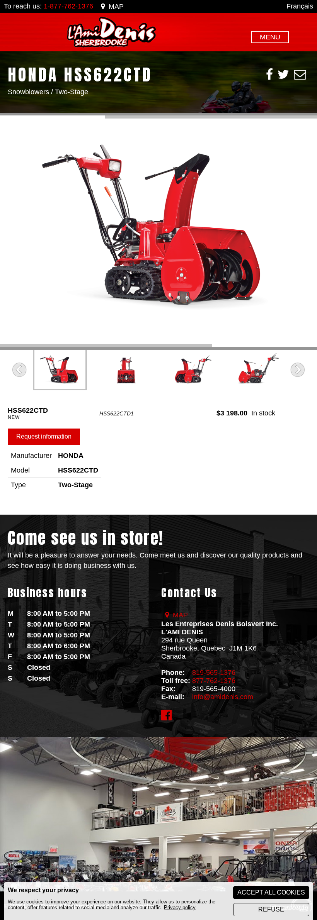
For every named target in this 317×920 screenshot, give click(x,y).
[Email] (300, 74)
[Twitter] (283, 74)
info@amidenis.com (222, 697)
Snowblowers (28, 92)
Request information (44, 436)
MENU (270, 37)
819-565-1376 (213, 672)
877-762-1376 (213, 680)
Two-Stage (71, 92)
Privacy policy (180, 907)
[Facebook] (269, 74)
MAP (116, 6)
